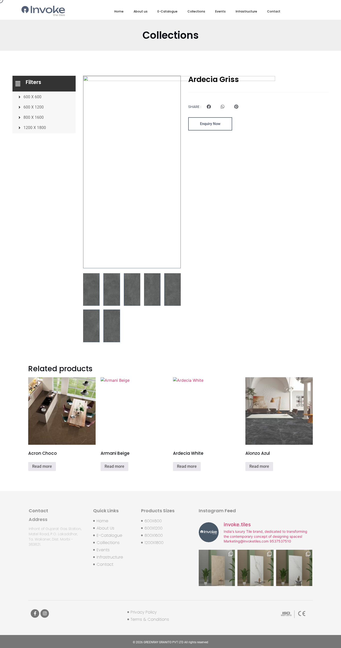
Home (119, 11)
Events (220, 11)
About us (141, 11)
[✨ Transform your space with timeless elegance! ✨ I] (294, 568)
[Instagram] (44, 613)
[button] (208, 106)
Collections (196, 11)
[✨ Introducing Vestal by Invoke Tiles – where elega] (217, 568)
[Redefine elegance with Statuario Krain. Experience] (255, 568)
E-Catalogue (167, 11)
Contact (273, 11)
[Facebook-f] (35, 613)
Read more (42, 466)
